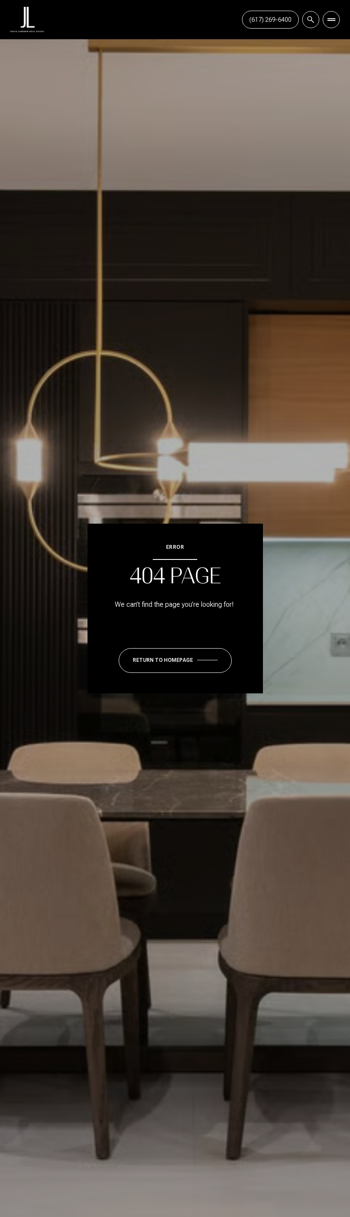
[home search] (310, 19)
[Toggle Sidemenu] (331, 19)
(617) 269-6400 (270, 19)
